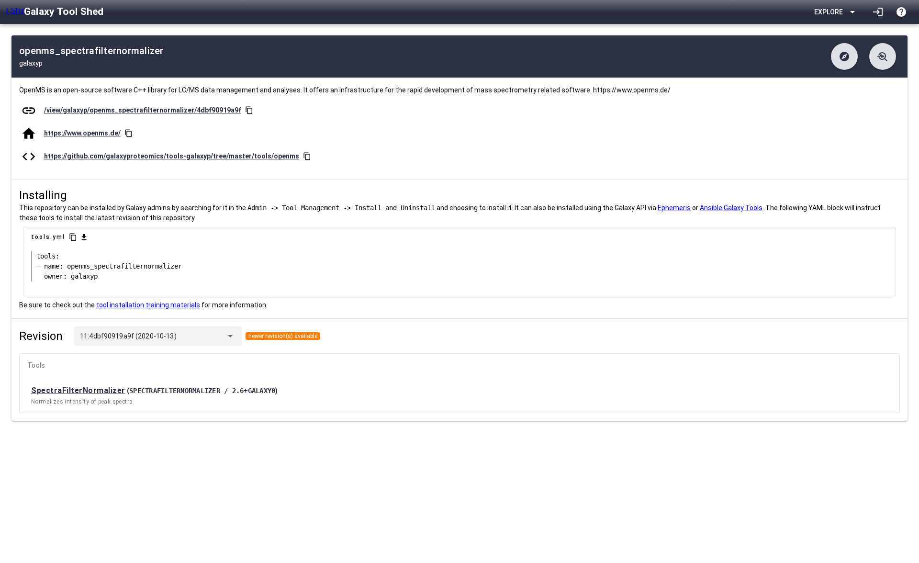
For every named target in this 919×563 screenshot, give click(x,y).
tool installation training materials (148, 305)
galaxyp (31, 63)
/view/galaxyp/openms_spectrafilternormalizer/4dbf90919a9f (142, 110)
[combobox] (199, 336)
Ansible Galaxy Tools (731, 208)
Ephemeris (674, 208)
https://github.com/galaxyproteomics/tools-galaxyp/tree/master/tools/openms (171, 156)
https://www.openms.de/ (82, 133)
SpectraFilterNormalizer (78, 390)
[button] (844, 56)
